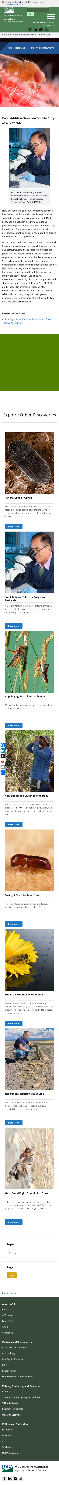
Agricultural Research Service (13, 21)
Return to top (9, 1293)
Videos (5, 1391)
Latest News (8, 1321)
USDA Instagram (10, 1452)
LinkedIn (6, 1435)
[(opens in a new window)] (30, 30)
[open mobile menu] (51, 16)
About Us (6, 1309)
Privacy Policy (9, 1370)
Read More (13, 526)
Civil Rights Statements (13, 1359)
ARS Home (7, 1315)
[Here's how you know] (29, 3)
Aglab (5, 1326)
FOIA (4, 1365)
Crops (12, 1253)
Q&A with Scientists (12, 1414)
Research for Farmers (12, 1408)
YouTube (6, 1447)
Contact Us (7, 1332)
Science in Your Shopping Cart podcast (21, 1397)
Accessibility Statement (14, 1347)
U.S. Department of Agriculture (31, 1466)
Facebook (7, 1429)
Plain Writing (8, 1353)
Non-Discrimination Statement (17, 1376)
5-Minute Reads (10, 1403)
